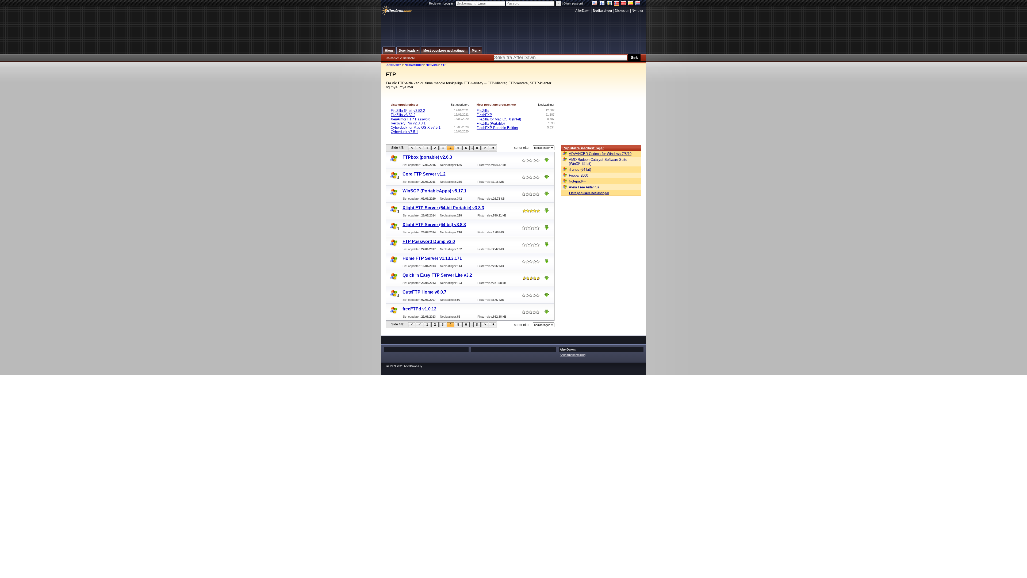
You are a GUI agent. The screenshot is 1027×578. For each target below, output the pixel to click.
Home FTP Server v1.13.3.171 (432, 258)
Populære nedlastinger (583, 148)
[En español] (630, 3)
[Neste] (484, 148)
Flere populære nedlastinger (589, 193)
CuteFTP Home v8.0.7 (424, 292)
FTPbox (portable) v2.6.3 (427, 157)
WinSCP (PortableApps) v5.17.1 (434, 191)
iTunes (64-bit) (580, 170)
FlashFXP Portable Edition (497, 128)
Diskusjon (622, 11)
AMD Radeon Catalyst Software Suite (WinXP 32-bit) (598, 162)
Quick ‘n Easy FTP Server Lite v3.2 (437, 275)
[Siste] (492, 148)
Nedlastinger (414, 64)
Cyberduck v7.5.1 (404, 132)
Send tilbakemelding (572, 354)
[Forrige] (419, 148)
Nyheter (637, 11)
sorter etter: (522, 148)
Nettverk (432, 64)
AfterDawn (583, 11)
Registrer (435, 3)
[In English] (594, 3)
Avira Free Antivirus (584, 187)
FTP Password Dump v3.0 (429, 241)
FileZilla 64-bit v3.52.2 (408, 111)
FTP (443, 64)
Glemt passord (573, 3)
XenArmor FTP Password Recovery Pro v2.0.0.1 (410, 121)
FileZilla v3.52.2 (403, 115)
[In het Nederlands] (638, 3)
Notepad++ (577, 181)
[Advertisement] (513, 28)
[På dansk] (623, 3)
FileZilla (483, 111)
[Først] (411, 148)
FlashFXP (484, 115)
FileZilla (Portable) (491, 123)
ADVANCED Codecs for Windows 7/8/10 (600, 154)
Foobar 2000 (578, 175)
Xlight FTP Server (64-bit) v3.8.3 (434, 224)
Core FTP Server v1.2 (424, 174)
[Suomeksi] (602, 3)
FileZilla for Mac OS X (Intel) (499, 119)
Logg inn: (449, 3)
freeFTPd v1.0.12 (419, 309)
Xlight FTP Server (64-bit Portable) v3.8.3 (443, 208)
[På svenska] (609, 3)
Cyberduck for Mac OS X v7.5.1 (415, 128)
